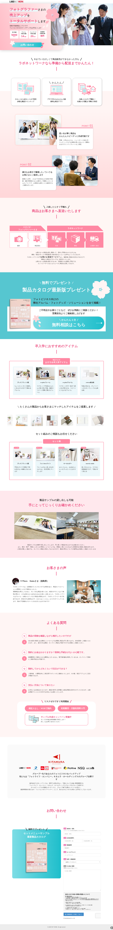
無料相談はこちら (68, 323)
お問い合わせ (27, 45)
